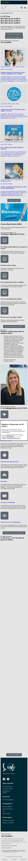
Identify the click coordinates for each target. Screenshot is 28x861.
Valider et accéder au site (14, 438)
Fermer (3, 438)
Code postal (4, 435)
